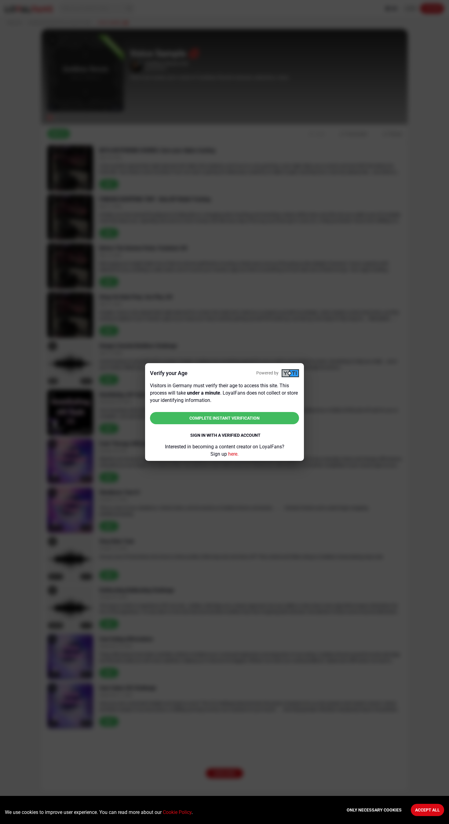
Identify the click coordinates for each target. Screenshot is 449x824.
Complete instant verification (224, 418)
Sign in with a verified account (225, 435)
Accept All (427, 810)
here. (233, 454)
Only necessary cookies (374, 810)
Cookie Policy (177, 812)
